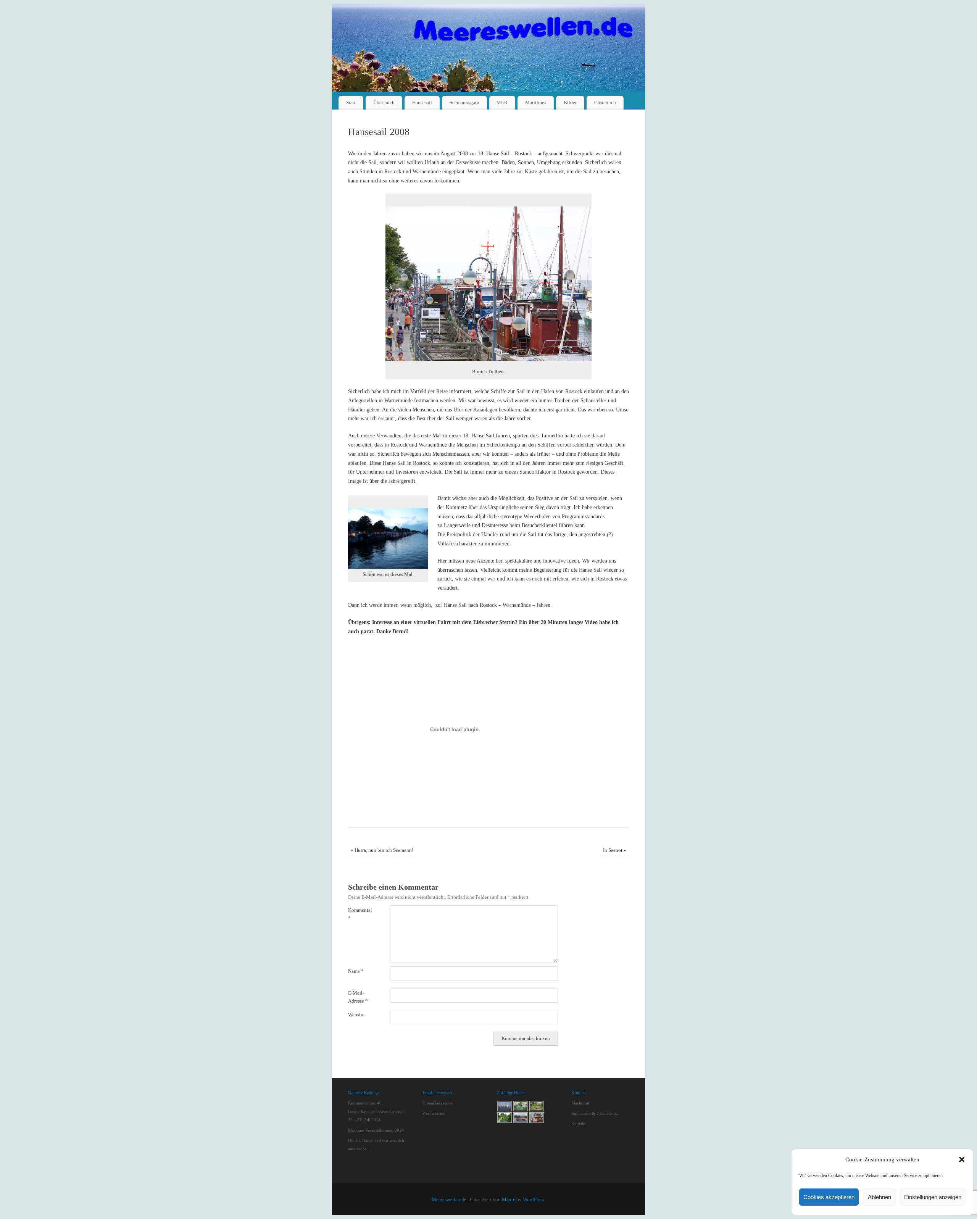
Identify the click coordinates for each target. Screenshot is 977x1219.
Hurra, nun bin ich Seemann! (382, 850)
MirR (502, 102)
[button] (962, 1159)
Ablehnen (879, 1197)
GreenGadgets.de (437, 1103)
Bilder (570, 102)
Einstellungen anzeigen (932, 1197)
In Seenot (614, 850)
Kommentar (358, 914)
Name (356, 971)
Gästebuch (605, 102)
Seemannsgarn (464, 102)
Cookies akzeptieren (828, 1197)
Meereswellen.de (449, 1199)
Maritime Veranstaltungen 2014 (376, 1130)
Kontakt (578, 1123)
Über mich (384, 102)
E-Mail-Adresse (358, 997)
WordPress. (534, 1199)
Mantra (509, 1199)
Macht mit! (581, 1103)
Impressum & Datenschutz (594, 1113)
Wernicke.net (433, 1113)
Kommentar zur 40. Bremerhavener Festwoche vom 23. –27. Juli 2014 (376, 1111)
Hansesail (422, 102)
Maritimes (535, 102)
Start (351, 102)
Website (356, 1014)
